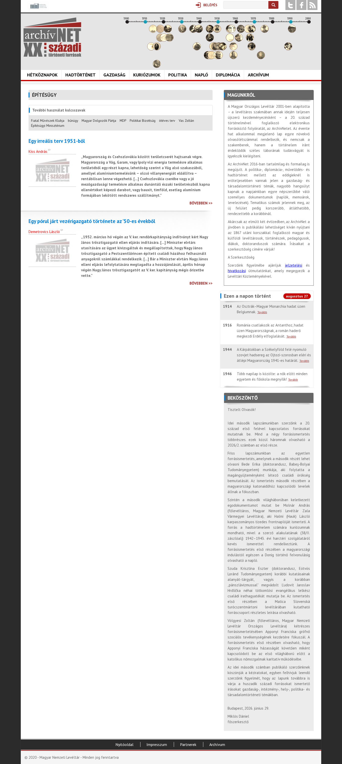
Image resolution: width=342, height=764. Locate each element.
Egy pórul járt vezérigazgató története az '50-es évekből (92, 221)
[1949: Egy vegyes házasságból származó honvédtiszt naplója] (217, 31)
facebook (301, 5)
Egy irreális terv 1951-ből (57, 141)
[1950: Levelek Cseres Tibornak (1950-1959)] (219, 57)
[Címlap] (52, 37)
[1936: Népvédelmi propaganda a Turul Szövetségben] (193, 31)
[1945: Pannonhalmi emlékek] (210, 40)
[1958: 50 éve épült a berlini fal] (233, 49)
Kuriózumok (146, 75)
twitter (290, 5)
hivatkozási (237, 270)
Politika (177, 75)
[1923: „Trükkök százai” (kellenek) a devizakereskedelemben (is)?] (169, 40)
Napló (201, 75)
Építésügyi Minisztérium (47, 125)
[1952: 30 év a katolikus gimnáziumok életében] (223, 49)
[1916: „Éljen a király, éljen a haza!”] (157, 66)
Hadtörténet (80, 75)
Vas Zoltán (186, 120)
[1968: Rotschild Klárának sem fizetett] (252, 31)
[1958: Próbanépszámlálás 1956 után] (233, 57)
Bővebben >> (201, 203)
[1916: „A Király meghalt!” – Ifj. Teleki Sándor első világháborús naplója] (157, 49)
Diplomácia (228, 75)
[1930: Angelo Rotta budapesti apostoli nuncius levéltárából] (182, 31)
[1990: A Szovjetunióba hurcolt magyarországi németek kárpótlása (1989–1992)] (292, 31)
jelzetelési (293, 265)
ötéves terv (167, 120)
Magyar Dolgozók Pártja (99, 120)
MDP (123, 120)
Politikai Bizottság (142, 120)
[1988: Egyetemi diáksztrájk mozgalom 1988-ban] (288, 49)
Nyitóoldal (124, 744)
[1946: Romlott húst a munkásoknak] (212, 57)
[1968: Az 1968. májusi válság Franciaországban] (252, 49)
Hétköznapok (42, 75)
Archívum (258, 75)
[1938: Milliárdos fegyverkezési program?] (197, 49)
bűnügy (73, 120)
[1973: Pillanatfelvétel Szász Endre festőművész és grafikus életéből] (261, 57)
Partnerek (188, 744)
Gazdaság (114, 75)
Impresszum (156, 744)
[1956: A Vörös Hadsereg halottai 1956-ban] (230, 40)
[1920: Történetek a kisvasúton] (164, 40)
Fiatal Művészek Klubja (47, 120)
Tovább (262, 312)
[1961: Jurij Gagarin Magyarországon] (239, 40)
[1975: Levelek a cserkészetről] (265, 31)
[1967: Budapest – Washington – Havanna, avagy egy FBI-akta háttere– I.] (250, 40)
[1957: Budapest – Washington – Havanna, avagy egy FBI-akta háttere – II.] (232, 31)
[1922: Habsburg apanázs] (168, 31)
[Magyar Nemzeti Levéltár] (38, 9)
